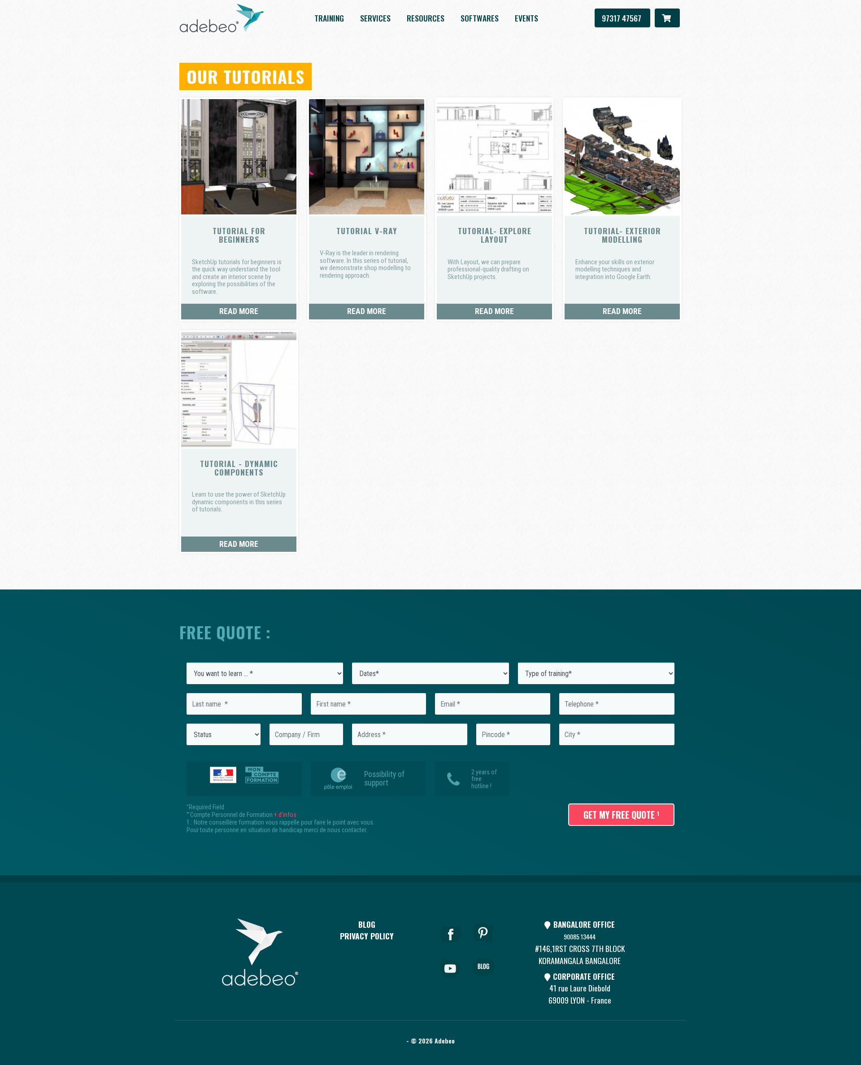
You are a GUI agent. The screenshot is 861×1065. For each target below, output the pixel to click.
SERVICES (375, 18)
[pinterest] (483, 946)
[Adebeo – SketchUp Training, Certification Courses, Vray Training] (222, 18)
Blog (366, 924)
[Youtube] (450, 980)
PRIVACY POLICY (367, 936)
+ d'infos (285, 814)
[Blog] (483, 980)
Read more (238, 311)
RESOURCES (425, 18)
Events (526, 18)
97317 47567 (622, 18)
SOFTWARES (480, 18)
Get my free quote (621, 814)
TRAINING (329, 18)
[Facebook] (450, 946)
